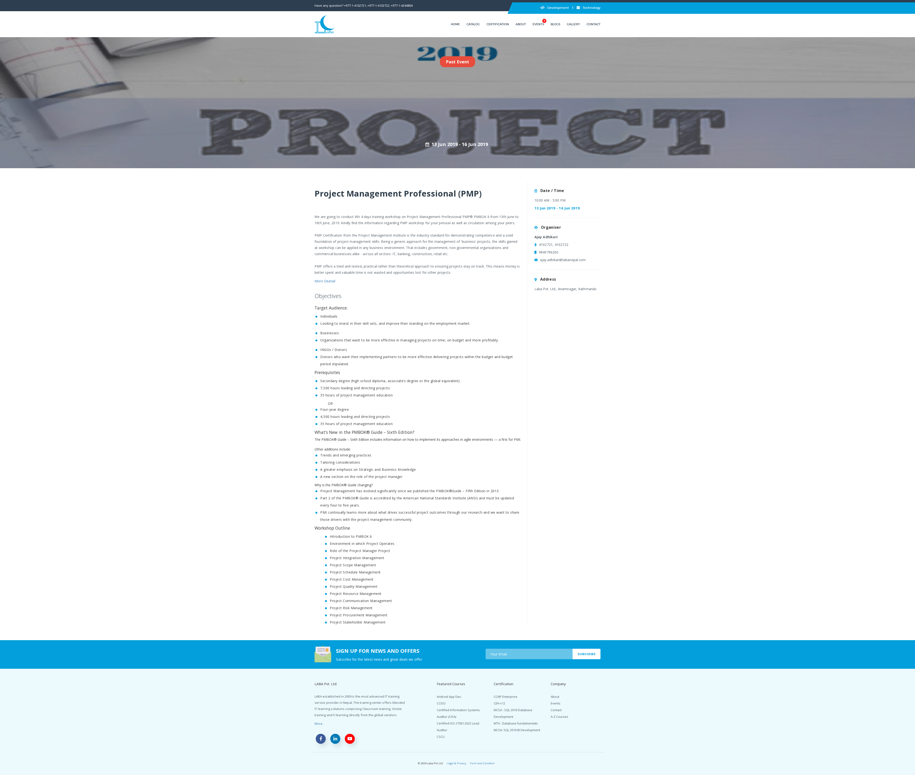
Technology (591, 8)
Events (538, 24)
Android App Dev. (449, 696)
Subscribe (587, 654)
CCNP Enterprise (505, 696)
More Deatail (325, 281)
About (521, 24)
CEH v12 (499, 703)
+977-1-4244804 (402, 5)
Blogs (555, 24)
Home (455, 24)
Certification (498, 24)
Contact (593, 24)
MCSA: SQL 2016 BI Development (517, 730)
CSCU (441, 736)
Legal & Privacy (456, 763)
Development (558, 8)
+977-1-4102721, (355, 5)
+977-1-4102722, (378, 5)
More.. (319, 723)
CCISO (441, 703)
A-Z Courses (559, 716)
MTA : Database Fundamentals (516, 723)
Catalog (473, 24)
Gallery (573, 24)
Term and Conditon (482, 763)
